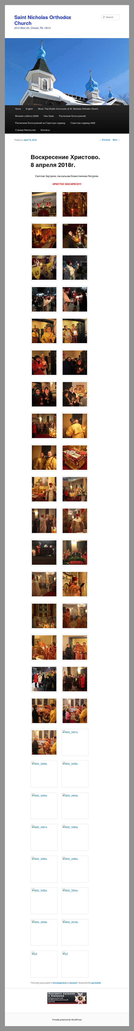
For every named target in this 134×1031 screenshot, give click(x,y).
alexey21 (73, 982)
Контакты (45, 129)
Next (116, 139)
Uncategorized (59, 982)
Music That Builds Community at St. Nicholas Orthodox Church (68, 108)
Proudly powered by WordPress (67, 1019)
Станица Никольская (25, 129)
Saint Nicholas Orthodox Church (42, 20)
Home (18, 108)
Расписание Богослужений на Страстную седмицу (40, 122)
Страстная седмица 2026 (82, 122)
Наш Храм (49, 115)
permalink (96, 982)
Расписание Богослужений (72, 115)
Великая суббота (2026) (27, 115)
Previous (105, 139)
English (29, 108)
